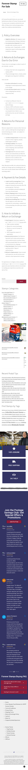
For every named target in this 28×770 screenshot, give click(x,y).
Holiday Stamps (6, 418)
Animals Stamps (18, 410)
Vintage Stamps (18, 422)
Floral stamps (8, 414)
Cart (22, 766)
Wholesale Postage (18, 425)
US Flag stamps (10, 422)
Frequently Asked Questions (12, 720)
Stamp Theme (9, 727)
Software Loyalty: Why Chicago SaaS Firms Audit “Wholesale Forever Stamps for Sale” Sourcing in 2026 (14, 389)
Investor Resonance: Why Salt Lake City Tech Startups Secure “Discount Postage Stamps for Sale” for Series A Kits (13, 400)
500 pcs (7, 737)
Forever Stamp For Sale (9, 5)
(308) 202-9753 (20, 757)
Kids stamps (13, 418)
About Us (7, 718)
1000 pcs (7, 739)
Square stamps (15, 420)
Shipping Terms (9, 712)
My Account (4, 767)
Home (4, 12)
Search (3, 278)
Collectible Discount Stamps (14, 412)
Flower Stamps (15, 414)
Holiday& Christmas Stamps (19, 416)
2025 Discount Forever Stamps (8, 410)
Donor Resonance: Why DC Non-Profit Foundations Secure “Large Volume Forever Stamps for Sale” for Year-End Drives (12, 395)
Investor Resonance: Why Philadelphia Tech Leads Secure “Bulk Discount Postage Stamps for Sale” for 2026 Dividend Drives (14, 384)
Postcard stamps (8, 420)
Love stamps (19, 418)
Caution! (7, 716)
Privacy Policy (9, 710)
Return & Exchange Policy (12, 714)
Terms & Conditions (10, 708)
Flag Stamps (10, 729)
